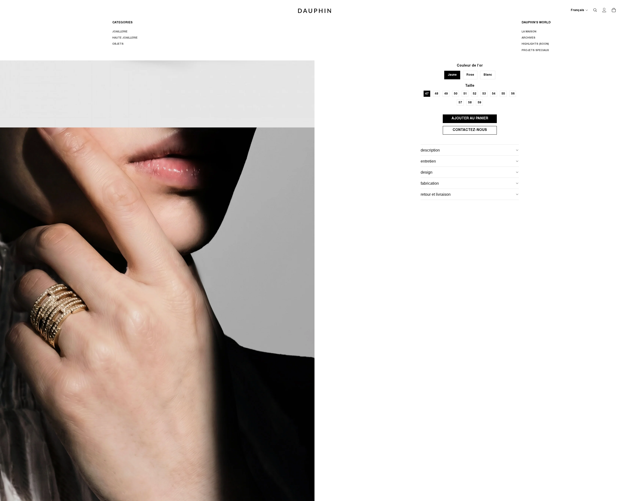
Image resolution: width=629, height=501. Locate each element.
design (426, 172)
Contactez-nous (470, 130)
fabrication (430, 183)
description (430, 150)
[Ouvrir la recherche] (595, 10)
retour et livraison (436, 194)
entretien (428, 161)
